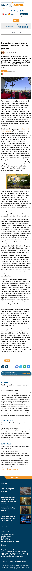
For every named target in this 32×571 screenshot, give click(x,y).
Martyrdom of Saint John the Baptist (23, 25)
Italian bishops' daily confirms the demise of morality (8, 490)
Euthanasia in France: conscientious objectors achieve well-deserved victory (9, 500)
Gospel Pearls (8, 26)
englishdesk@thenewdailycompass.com (11, 541)
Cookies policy (13, 561)
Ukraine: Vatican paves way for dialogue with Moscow (8, 508)
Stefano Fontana (10, 52)
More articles (16, 477)
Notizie (5, 14)
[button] (16, 20)
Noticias (12, 14)
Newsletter (23, 17)
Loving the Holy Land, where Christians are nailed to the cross (8, 518)
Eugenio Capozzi (13, 390)
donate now (24, 14)
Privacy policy (4, 561)
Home (13, 32)
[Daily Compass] (16, 5)
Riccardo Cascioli (13, 428)
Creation (19, 32)
